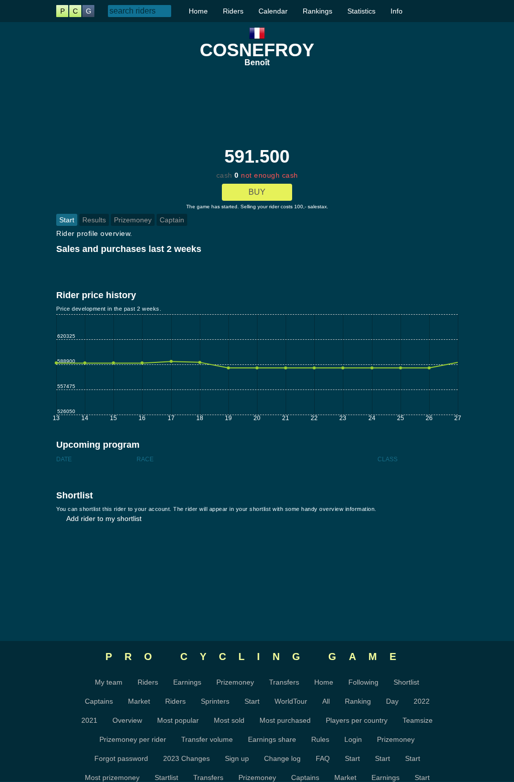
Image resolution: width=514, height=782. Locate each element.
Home (198, 11)
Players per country (357, 720)
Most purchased (285, 720)
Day (392, 701)
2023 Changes (186, 758)
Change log (282, 758)
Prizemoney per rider (132, 739)
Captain (172, 220)
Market (139, 701)
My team (108, 682)
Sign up (237, 758)
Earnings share (272, 739)
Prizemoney (133, 220)
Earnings (187, 682)
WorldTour (291, 701)
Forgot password (121, 758)
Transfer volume (207, 739)
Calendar (273, 11)
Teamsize (418, 720)
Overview (127, 720)
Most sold (229, 720)
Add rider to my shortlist (104, 518)
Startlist (166, 777)
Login (353, 739)
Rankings (317, 11)
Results (94, 220)
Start (66, 220)
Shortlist (406, 682)
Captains (99, 701)
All (326, 701)
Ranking (358, 701)
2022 (422, 701)
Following (363, 682)
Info (397, 11)
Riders (233, 11)
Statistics (361, 11)
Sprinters (215, 701)
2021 (89, 720)
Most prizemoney (112, 777)
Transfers (284, 682)
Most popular (178, 720)
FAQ (323, 758)
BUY (257, 192)
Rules (320, 739)
